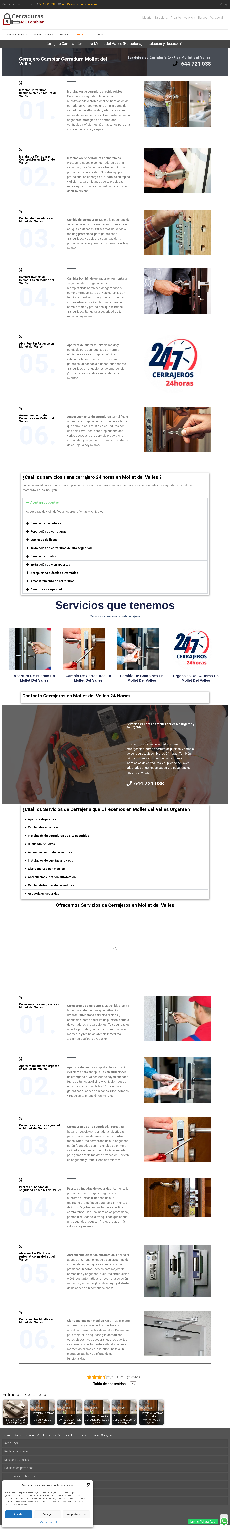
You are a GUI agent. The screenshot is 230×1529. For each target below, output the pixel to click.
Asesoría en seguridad (46, 589)
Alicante (176, 17)
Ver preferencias (76, 1514)
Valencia (189, 17)
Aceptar (18, 1514)
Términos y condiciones (19, 1476)
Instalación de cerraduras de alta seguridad (61, 548)
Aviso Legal (11, 1443)
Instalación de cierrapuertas (50, 564)
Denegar (48, 1514)
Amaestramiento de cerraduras (52, 581)
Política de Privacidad (47, 1522)
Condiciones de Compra (19, 1501)
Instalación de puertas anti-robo (50, 860)
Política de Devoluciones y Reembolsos (30, 1492)
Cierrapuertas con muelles (46, 868)
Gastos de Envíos (15, 1484)
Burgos (202, 17)
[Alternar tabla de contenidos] (131, 1384)
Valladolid (216, 17)
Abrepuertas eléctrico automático (54, 573)
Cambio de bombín (43, 556)
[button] (88, 1485)
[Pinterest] (221, 4)
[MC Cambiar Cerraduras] (23, 19)
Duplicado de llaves (43, 539)
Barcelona (161, 17)
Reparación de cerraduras (48, 531)
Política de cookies (16, 1451)
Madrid (146, 17)
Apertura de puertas (44, 502)
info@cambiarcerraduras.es (79, 4)
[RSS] (226, 4)
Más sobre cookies (16, 1459)
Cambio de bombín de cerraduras (51, 885)
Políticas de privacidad (19, 1468)
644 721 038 (47, 4)
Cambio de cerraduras (45, 523)
